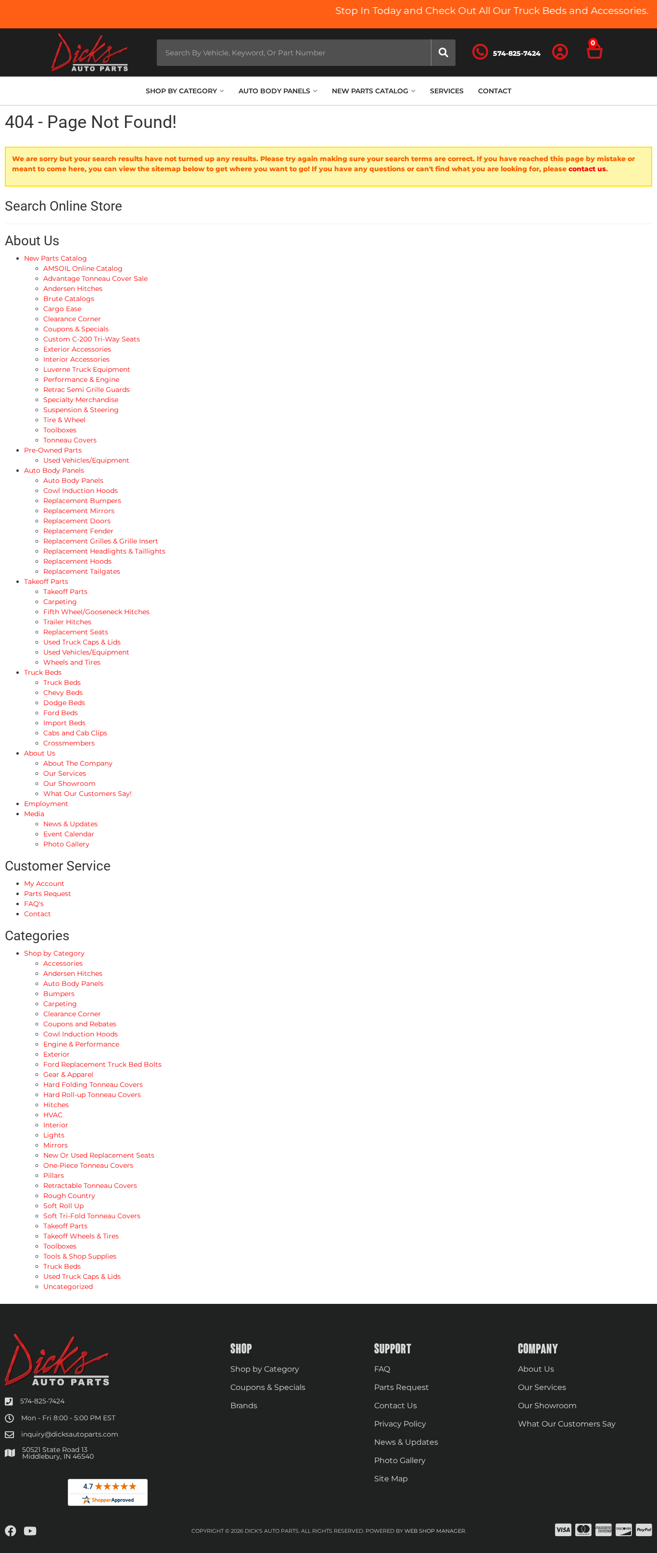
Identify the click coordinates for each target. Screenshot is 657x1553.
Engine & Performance (81, 1044)
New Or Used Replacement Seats (98, 1155)
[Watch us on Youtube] (30, 1531)
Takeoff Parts (65, 1226)
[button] (306, 52)
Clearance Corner (72, 1014)
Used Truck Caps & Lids (82, 1276)
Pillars (53, 1175)
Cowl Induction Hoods (80, 1034)
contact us (587, 168)
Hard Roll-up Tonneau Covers (92, 1094)
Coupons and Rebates (79, 1024)
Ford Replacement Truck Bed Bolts (102, 1064)
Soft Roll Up (63, 1205)
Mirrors (55, 1145)
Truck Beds (62, 1266)
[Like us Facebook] (10, 1531)
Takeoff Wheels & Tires (81, 1236)
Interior (55, 1125)
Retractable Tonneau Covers (90, 1185)
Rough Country (69, 1195)
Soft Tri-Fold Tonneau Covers (91, 1216)
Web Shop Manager (434, 1531)
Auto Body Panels (73, 983)
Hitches (56, 1104)
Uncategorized (68, 1286)
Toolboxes (59, 1246)
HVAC (53, 1115)
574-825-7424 (42, 1401)
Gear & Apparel (68, 1074)
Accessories (63, 963)
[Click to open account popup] (560, 52)
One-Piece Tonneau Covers (88, 1165)
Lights (53, 1135)
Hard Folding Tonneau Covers (93, 1084)
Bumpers (59, 993)
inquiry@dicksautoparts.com (69, 1434)
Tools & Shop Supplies (79, 1256)
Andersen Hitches (72, 973)
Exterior (56, 1054)
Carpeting (60, 1003)
